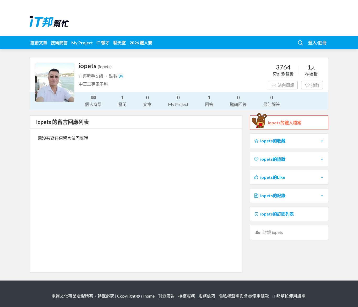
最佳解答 (271, 101)
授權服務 (186, 295)
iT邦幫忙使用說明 (289, 295)
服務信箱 (206, 295)
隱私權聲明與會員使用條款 (244, 295)
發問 (122, 101)
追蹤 (315, 85)
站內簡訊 (286, 85)
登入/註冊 (317, 42)
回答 (209, 101)
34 (120, 75)
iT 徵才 (103, 42)
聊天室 (119, 42)
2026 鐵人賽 (140, 42)
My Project (82, 42)
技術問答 (59, 42)
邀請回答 (238, 101)
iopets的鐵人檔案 (284, 122)
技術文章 (38, 42)
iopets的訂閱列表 (277, 213)
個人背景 (93, 104)
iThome (148, 295)
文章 (147, 101)
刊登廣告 (166, 295)
